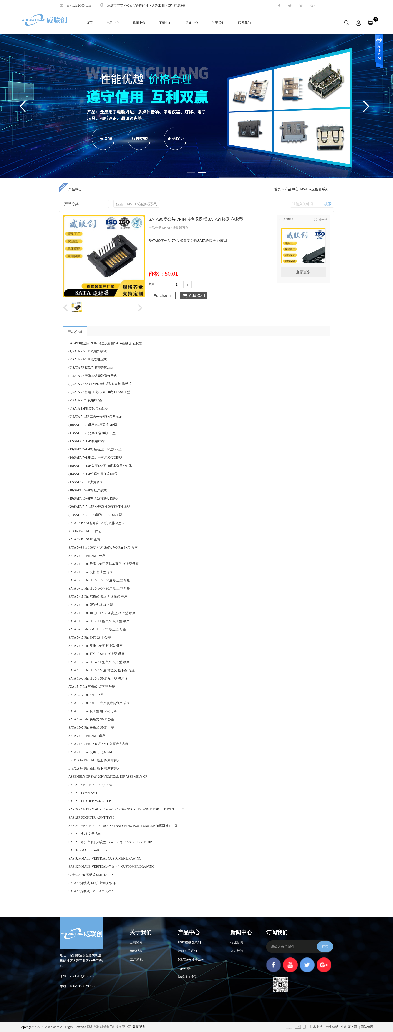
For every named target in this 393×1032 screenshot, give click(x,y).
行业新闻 (236, 942)
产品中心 (112, 23)
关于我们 (218, 23)
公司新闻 (236, 951)
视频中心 (139, 23)
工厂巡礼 (136, 959)
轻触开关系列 (187, 951)
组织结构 (136, 951)
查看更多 (303, 272)
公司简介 (136, 942)
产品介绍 (75, 332)
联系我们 (244, 23)
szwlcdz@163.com (79, 5)
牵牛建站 (332, 1027)
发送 (325, 946)
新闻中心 (191, 23)
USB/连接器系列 (189, 942)
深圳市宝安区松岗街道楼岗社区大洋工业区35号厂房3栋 (146, 5)
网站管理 (367, 1027)
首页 (89, 23)
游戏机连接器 (187, 977)
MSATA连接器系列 (314, 189)
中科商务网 (349, 1027)
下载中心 (165, 23)
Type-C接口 (186, 968)
